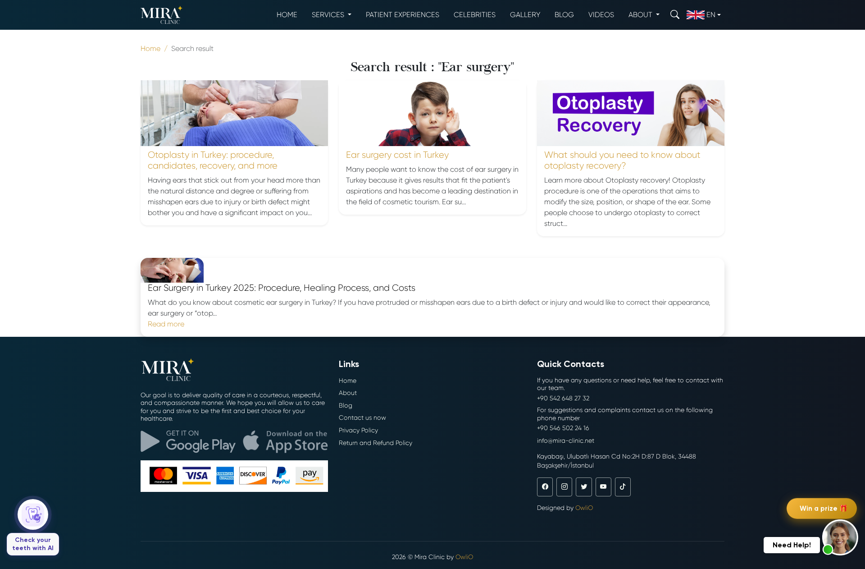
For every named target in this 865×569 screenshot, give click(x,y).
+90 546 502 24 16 (563, 427)
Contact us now (362, 417)
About (348, 392)
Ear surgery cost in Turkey (397, 155)
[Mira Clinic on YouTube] (603, 486)
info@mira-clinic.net (565, 440)
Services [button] (329, 14)
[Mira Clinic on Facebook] (545, 486)
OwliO (584, 507)
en (710, 14)
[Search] (675, 15)
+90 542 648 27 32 (563, 398)
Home (287, 14)
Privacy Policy (358, 430)
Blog (564, 14)
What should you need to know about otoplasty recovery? (622, 160)
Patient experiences (402, 14)
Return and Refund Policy (375, 442)
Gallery (525, 14)
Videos (601, 14)
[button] (840, 537)
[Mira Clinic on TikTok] (623, 486)
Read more (166, 324)
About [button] (641, 14)
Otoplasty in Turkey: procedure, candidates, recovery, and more (213, 160)
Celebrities (475, 14)
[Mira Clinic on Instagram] (564, 486)
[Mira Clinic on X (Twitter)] (584, 486)
